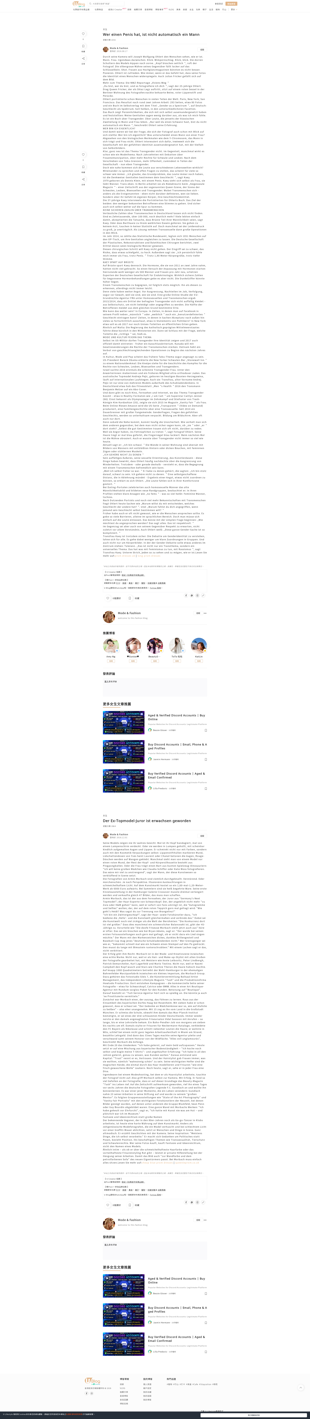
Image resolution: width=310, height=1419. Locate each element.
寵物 (218, 9)
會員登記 (219, 3)
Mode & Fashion (119, 48)
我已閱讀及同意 (254, 1415)
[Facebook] (83, 185)
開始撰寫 (231, 3)
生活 (211, 9)
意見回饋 (124, 1399)
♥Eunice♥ (133, 656)
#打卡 (182, 1384)
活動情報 (162, 583)
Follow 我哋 (155, 588)
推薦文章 (138, 9)
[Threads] (83, 199)
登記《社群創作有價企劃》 (133, 575)
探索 (129, 9)
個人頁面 (147, 1384)
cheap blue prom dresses (157, 1162)
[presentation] (103, 646)
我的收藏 (147, 1391)
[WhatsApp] (83, 192)
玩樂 (198, 9)
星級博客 (149, 9)
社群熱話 (99, 9)
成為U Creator (115, 9)
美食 (178, 9)
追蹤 (202, 49)
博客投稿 (124, 1403)
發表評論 (111, 681)
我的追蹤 (147, 1395)
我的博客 (147, 1399)
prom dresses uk (125, 555)
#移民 (215, 1384)
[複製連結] (83, 206)
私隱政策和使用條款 (74, 1414)
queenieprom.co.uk (187, 1162)
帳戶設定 (147, 1388)
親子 (205, 9)
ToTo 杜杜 (177, 656)
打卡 (118, 583)
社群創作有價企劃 (81, 9)
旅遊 (185, 9)
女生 (192, 9)
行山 (224, 9)
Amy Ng (111, 656)
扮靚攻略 (151, 583)
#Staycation (205, 1384)
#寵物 (169, 1384)
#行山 (176, 1384)
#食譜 (188, 1384)
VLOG (171, 9)
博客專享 (159, 9)
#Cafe (195, 1384)
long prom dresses (149, 555)
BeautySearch (155, 656)
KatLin (199, 656)
